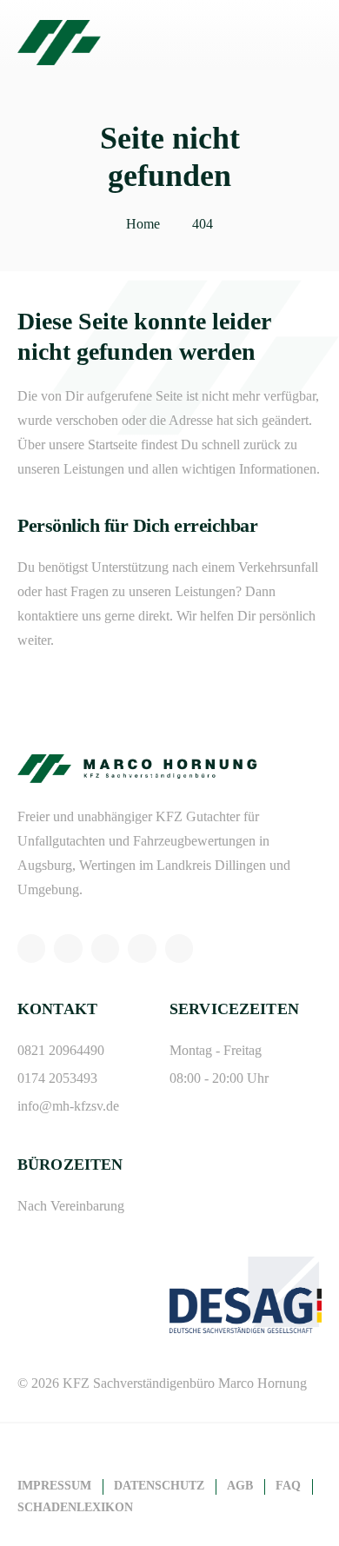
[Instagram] (68, 948)
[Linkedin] (179, 948)
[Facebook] (105, 948)
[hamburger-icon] (302, 42)
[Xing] (142, 948)
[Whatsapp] (31, 948)
